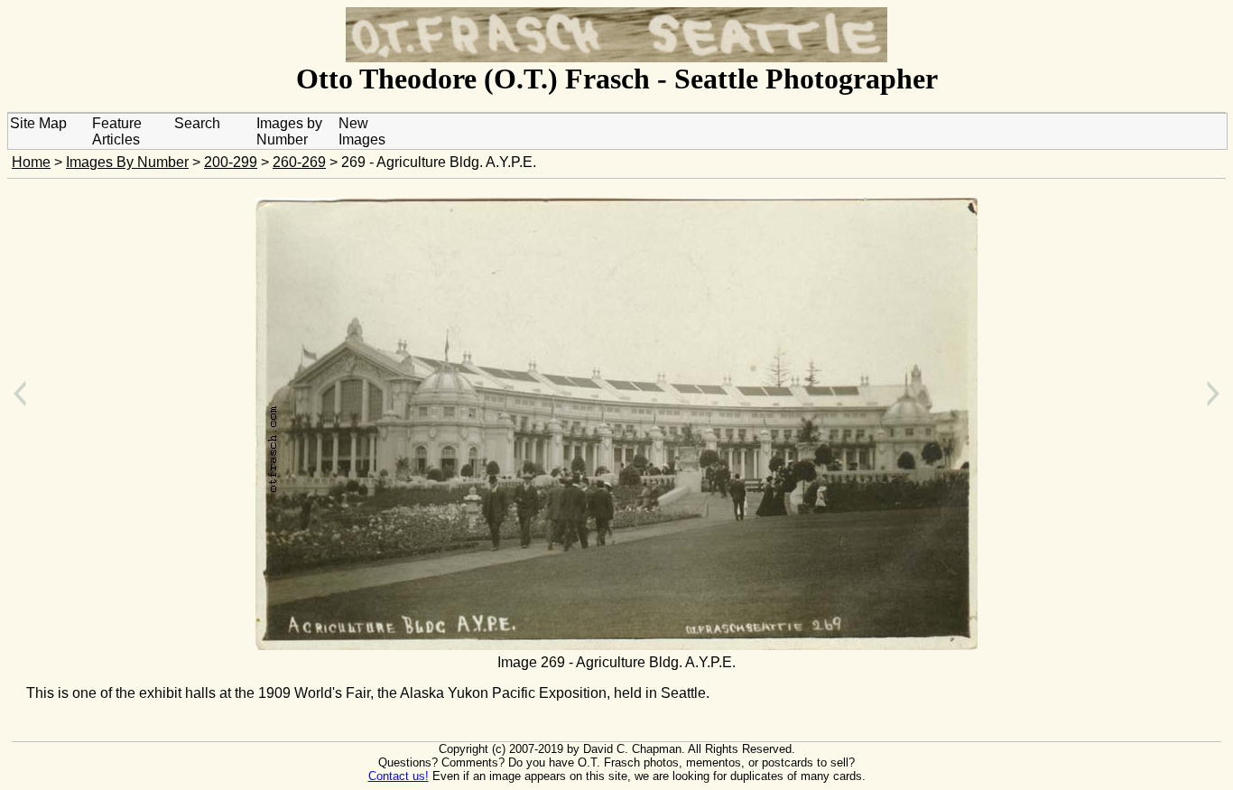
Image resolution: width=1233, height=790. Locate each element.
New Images (361, 131)
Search (197, 123)
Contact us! (398, 776)
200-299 (230, 162)
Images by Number (289, 131)
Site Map (38, 123)
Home (31, 162)
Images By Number (127, 162)
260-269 (299, 162)
